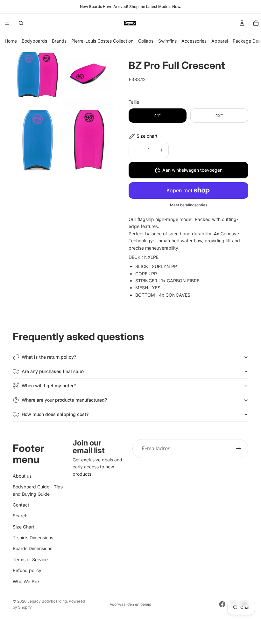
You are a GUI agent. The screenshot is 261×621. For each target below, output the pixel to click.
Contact (21, 504)
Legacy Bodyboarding (47, 601)
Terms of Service (30, 559)
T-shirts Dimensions (33, 537)
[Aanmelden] (238, 448)
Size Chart (23, 526)
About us (22, 476)
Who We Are (26, 581)
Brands (59, 41)
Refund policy (27, 570)
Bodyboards (34, 41)
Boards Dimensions (32, 548)
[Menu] (7, 23)
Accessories (194, 41)
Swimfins (167, 41)
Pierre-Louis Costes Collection (102, 41)
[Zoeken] (21, 23)
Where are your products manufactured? (64, 400)
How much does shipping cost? (55, 414)
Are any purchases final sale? (53, 371)
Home (11, 41)
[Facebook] (222, 604)
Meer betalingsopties (188, 205)
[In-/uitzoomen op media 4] (88, 137)
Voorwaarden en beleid (130, 604)
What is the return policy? (49, 357)
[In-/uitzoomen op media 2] (88, 74)
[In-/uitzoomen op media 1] (37, 74)
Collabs (145, 41)
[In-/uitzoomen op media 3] (37, 137)
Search (20, 515)
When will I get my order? (49, 385)
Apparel (219, 41)
